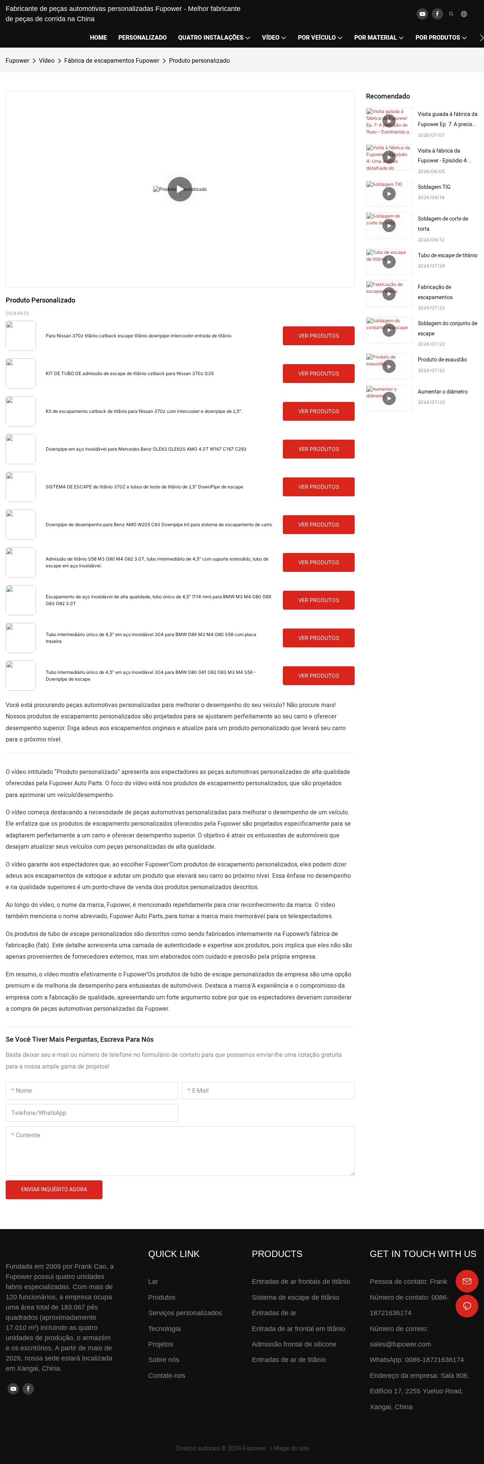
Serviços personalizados (185, 1313)
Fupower (17, 60)
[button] (482, 37)
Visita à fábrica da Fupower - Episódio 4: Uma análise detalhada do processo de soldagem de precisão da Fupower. (448, 156)
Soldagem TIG (434, 187)
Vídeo (46, 60)
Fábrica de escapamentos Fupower (111, 60)
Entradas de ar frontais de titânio (301, 1281)
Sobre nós (163, 1360)
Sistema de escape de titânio (295, 1297)
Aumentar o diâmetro (443, 392)
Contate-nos (166, 1375)
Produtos (161, 1297)
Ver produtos (318, 335)
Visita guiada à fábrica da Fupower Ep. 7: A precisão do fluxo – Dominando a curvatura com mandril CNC (448, 120)
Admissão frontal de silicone (294, 1344)
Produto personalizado (199, 60)
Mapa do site (291, 1448)
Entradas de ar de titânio (289, 1360)
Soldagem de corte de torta (443, 224)
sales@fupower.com (400, 1344)
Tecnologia (164, 1329)
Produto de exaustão (442, 360)
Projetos (160, 1344)
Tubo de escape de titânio (448, 255)
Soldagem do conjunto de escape (447, 329)
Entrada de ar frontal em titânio (298, 1329)
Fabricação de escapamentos (435, 292)
